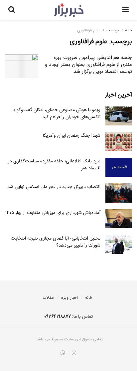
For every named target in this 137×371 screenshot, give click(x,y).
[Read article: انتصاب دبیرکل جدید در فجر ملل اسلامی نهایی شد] (118, 192)
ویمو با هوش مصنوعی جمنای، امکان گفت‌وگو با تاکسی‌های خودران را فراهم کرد (56, 113)
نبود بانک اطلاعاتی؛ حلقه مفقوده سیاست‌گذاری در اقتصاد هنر (54, 164)
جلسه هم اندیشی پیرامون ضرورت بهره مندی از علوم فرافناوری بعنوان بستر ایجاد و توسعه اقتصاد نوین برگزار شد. (88, 65)
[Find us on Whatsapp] (63, 353)
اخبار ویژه (69, 297)
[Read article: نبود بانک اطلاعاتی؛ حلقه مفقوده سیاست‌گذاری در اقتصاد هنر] (118, 167)
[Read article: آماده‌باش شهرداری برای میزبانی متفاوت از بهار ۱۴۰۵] (118, 218)
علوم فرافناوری (88, 30)
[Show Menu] (125, 10)
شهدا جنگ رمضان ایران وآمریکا (71, 135)
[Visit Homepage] (68, 10)
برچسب (112, 30)
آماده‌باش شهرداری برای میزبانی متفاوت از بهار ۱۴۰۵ (52, 212)
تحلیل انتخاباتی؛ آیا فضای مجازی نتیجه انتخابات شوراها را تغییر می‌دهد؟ (55, 242)
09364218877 (57, 316)
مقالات (48, 297)
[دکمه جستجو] (11, 10)
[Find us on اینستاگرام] (74, 353)
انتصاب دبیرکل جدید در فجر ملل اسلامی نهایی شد (53, 186)
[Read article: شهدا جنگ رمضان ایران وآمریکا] (118, 141)
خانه (128, 30)
